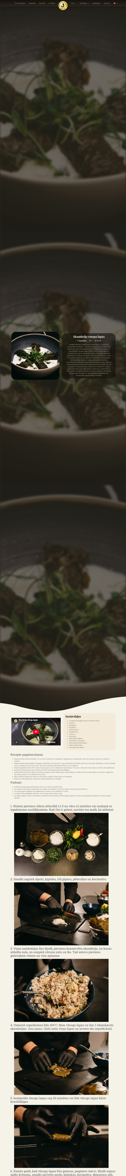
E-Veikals (52, 3)
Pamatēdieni (83, 341)
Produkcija (83, 3)
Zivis (72, 3)
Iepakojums (96, 3)
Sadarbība (32, 3)
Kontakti (42, 3)
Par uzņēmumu (20, 3)
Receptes (107, 3)
